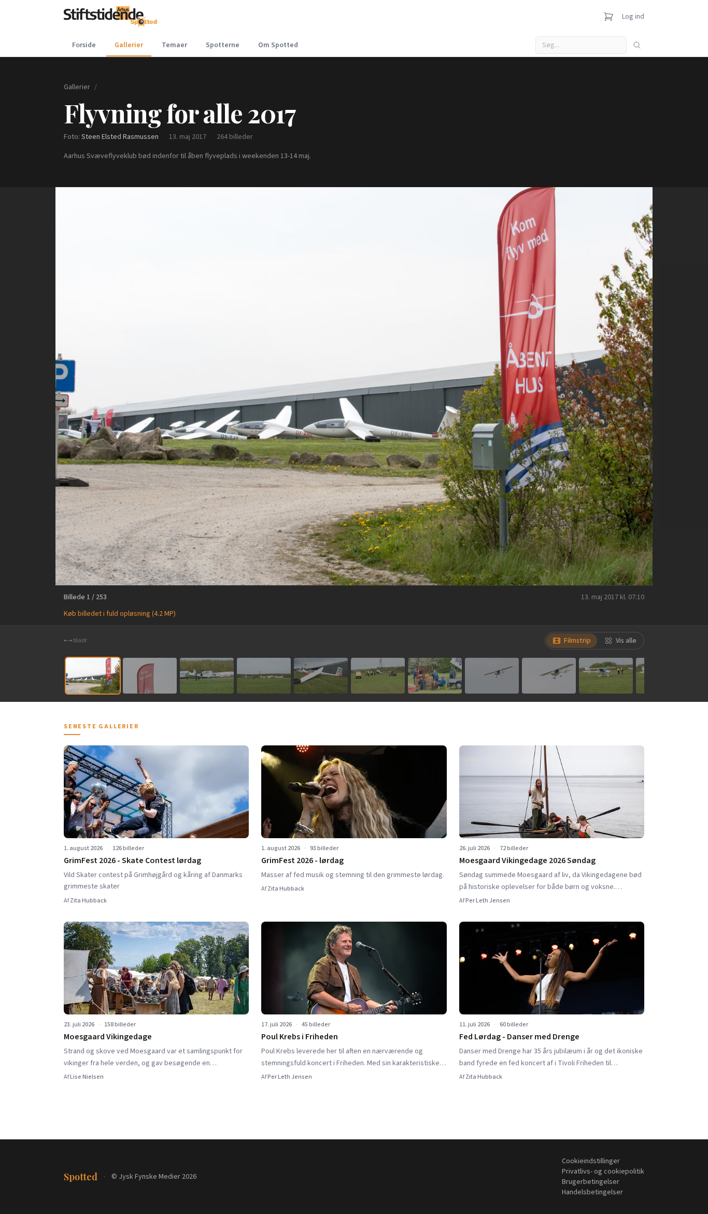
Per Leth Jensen (487, 900)
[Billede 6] (378, 676)
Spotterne (222, 45)
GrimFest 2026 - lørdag (302, 860)
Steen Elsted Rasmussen (120, 137)
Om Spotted (278, 45)
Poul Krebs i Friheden (299, 1036)
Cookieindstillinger (591, 1161)
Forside (84, 45)
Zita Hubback (88, 900)
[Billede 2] (150, 676)
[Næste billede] (631, 386)
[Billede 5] (321, 676)
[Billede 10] (606, 676)
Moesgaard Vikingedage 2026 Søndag (527, 860)
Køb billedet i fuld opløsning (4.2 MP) (120, 614)
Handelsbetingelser (592, 1192)
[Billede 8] (492, 676)
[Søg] (637, 45)
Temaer (174, 45)
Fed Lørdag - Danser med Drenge (519, 1036)
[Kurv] (608, 16)
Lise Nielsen (87, 1076)
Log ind (633, 16)
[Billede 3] (207, 676)
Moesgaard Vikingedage (108, 1036)
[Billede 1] (93, 676)
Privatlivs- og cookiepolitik (603, 1171)
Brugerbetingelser (590, 1182)
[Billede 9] (549, 676)
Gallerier (129, 45)
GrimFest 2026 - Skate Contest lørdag (132, 860)
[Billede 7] (435, 676)
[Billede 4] (264, 676)
